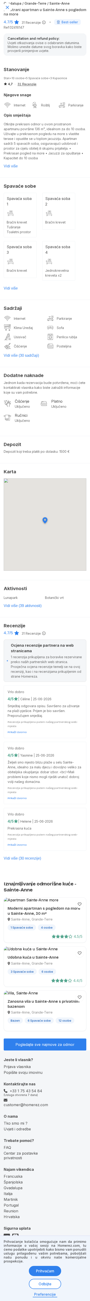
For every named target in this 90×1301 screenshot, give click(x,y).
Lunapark (11, 598)
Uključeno (22, 406)
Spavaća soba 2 (57, 201)
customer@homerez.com (26, 1104)
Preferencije (45, 1294)
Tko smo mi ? (15, 1123)
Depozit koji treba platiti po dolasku (31, 451)
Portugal (11, 1205)
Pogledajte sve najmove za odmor (45, 1044)
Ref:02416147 (14, 27)
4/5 (11, 699)
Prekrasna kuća (19, 828)
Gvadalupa (13, 1188)
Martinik (11, 1199)
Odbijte (45, 1284)
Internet (19, 105)
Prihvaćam (45, 1271)
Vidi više (11, 166)
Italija (8, 1193)
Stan (7, 78)
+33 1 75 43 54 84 (26, 1091)
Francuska (13, 1176)
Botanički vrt (54, 598)
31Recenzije (31, 22)
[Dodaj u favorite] (79, 904)
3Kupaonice (58, 78)
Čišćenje (20, 346)
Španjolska (13, 1182)
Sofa (60, 328)
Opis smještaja (17, 115)
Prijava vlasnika (17, 1066)
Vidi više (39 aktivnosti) (23, 606)
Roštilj (45, 105)
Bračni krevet (17, 222)
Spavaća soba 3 (19, 250)
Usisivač (20, 337)
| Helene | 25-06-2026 (35, 821)
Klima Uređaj (23, 328)
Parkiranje (76, 105)
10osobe (18, 78)
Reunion (11, 1211)
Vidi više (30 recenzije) (22, 858)
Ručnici (21, 415)
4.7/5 (8, 22)
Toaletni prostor (19, 232)
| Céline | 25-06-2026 (34, 699)
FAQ (7, 1147)
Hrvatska (12, 1216)
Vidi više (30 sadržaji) (21, 355)
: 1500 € (64, 451)
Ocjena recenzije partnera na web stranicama (42, 648)
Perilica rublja (67, 337)
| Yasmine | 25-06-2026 (36, 755)
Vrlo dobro (16, 692)
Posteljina (64, 346)
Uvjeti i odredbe (17, 1129)
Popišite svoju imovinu (23, 1072)
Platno (57, 401)
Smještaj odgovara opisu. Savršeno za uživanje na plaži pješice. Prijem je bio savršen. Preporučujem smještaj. (44, 711)
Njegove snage (17, 95)
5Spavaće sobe (37, 78)
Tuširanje (14, 227)
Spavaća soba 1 (19, 201)
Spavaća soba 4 (57, 250)
